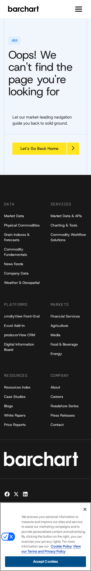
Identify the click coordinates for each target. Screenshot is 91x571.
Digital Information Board (19, 347)
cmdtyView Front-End (21, 316)
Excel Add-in (14, 325)
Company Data (16, 273)
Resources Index (17, 387)
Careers (57, 396)
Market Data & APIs (66, 216)
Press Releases (63, 415)
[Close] (84, 509)
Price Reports (15, 424)
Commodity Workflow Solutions (68, 237)
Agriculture (59, 325)
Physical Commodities (22, 225)
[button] (78, 9)
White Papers (15, 415)
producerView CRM (19, 335)
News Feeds (13, 264)
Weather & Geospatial (22, 282)
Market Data (14, 216)
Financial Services (65, 316)
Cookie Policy (61, 546)
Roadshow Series (65, 406)
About (55, 387)
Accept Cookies (45, 561)
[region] (45, 536)
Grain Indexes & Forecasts (17, 237)
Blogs (8, 406)
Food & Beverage (64, 344)
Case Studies (15, 396)
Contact (57, 424)
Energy (56, 353)
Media (55, 335)
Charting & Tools (64, 225)
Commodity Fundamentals (15, 252)
